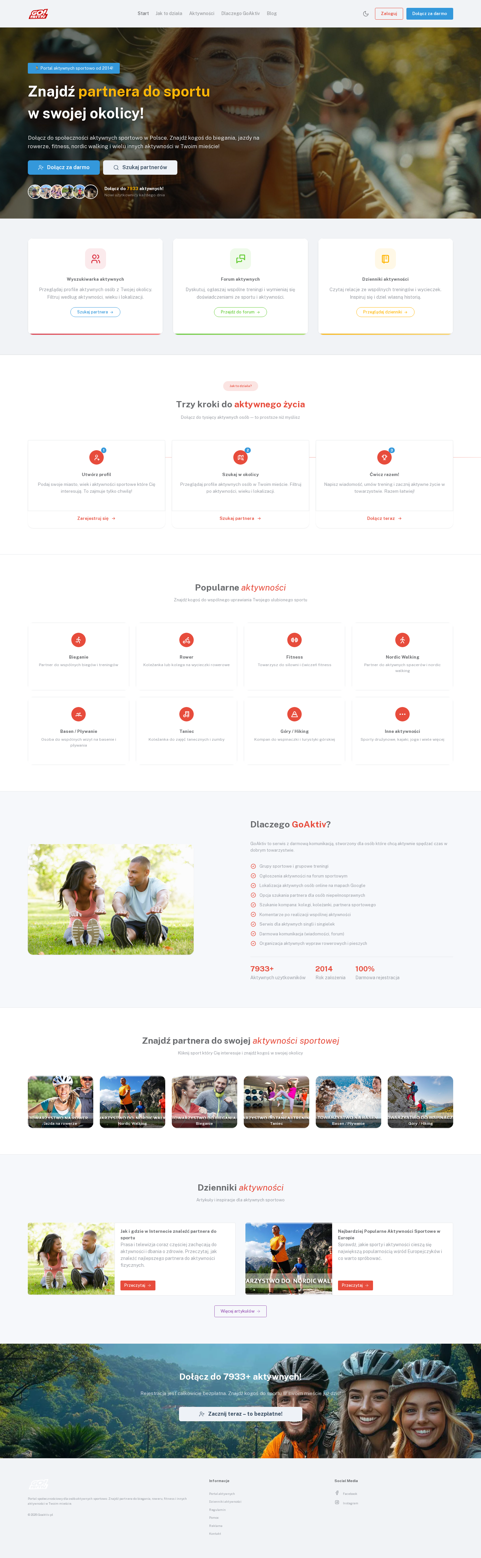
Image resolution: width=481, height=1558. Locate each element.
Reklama (216, 1526)
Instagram (350, 1503)
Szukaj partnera (237, 518)
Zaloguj (389, 13)
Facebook (350, 1494)
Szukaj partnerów (144, 167)
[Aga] (35, 192)
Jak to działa (169, 13)
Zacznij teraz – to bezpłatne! (245, 1414)
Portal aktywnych (222, 1494)
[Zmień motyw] (366, 14)
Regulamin (217, 1510)
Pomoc (214, 1517)
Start (143, 13)
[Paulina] (68, 192)
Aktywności (201, 13)
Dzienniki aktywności (225, 1501)
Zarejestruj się (93, 518)
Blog (272, 13)
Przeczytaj (134, 1285)
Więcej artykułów (238, 1311)
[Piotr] (79, 192)
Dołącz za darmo (429, 13)
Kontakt (215, 1533)
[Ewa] (90, 192)
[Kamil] (46, 192)
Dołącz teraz (381, 518)
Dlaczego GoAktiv (240, 13)
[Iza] (57, 192)
